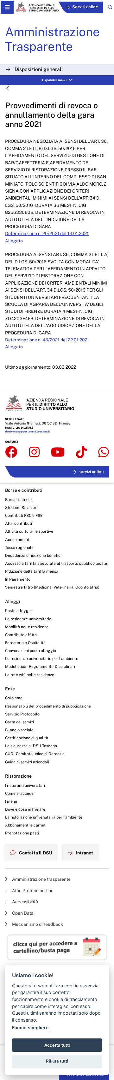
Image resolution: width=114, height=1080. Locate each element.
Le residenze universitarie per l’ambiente (41, 658)
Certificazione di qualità (26, 737)
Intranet (84, 852)
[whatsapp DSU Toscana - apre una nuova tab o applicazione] (103, 452)
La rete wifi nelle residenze (29, 674)
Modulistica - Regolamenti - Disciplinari (40, 666)
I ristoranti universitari (25, 785)
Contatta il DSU (35, 852)
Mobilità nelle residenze (26, 626)
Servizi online (85, 6)
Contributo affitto (21, 634)
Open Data (22, 913)
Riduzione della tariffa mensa (31, 571)
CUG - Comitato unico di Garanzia (35, 753)
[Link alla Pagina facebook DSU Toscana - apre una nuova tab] (11, 452)
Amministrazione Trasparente (52, 39)
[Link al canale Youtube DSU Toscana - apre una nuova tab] (58, 452)
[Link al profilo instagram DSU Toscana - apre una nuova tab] (34, 452)
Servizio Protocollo (22, 714)
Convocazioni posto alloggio (30, 650)
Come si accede (19, 793)
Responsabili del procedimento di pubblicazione (48, 706)
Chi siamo (13, 697)
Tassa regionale (19, 547)
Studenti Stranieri (21, 507)
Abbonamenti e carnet (25, 825)
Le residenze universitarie (28, 618)
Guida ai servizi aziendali (27, 762)
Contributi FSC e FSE (24, 515)
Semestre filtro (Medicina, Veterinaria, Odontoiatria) (52, 587)
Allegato (14, 240)
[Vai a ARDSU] (37, 7)
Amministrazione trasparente (41, 879)
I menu (11, 801)
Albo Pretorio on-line (32, 890)
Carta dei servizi (19, 722)
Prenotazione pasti (22, 833)
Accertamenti (17, 539)
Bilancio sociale (19, 730)
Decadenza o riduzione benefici (33, 555)
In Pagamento (17, 579)
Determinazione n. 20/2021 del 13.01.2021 (47, 233)
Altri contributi (18, 523)
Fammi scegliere (30, 1027)
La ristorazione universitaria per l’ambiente (43, 817)
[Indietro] (7, 89)
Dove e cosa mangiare (25, 809)
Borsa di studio (18, 499)
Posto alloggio (18, 610)
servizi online (91, 471)
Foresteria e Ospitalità (25, 642)
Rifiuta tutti (57, 1061)
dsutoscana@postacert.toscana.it (27, 431)
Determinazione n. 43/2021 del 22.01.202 (46, 339)
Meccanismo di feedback (37, 924)
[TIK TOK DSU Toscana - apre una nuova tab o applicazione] (81, 452)
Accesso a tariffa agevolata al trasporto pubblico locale (56, 563)
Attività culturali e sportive (29, 531)
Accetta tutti (57, 1045)
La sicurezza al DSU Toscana (31, 745)
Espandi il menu (54, 80)
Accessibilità (24, 901)
